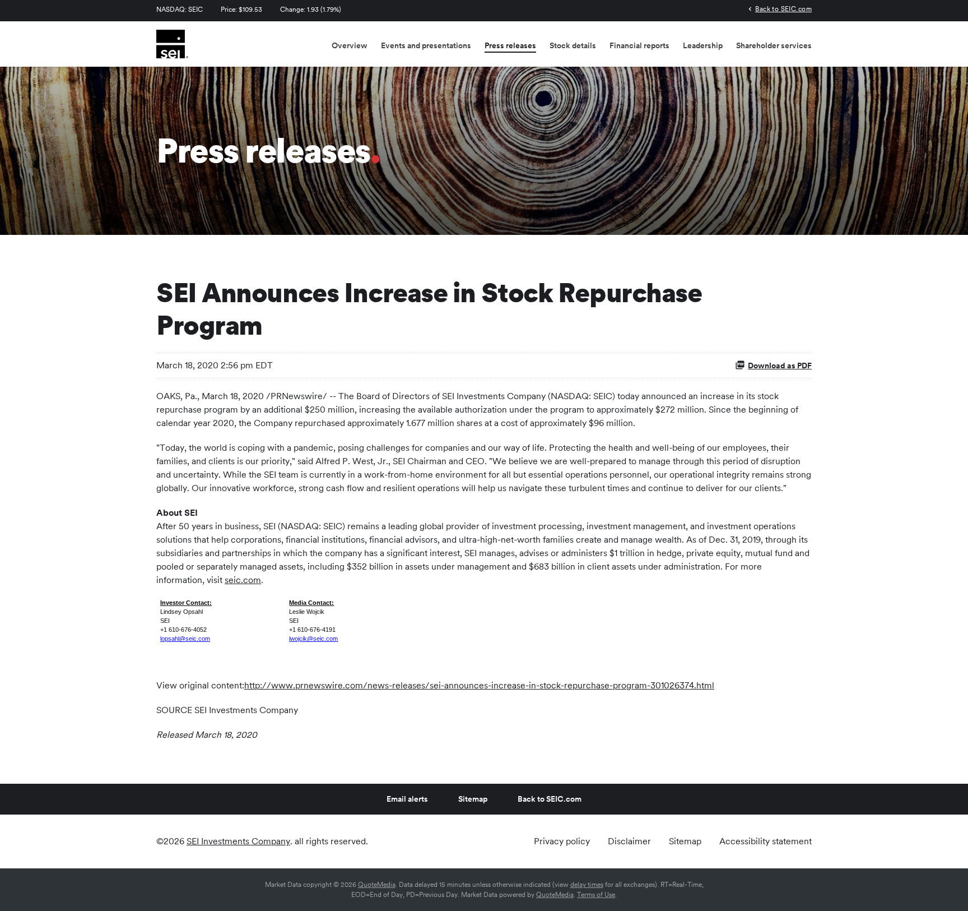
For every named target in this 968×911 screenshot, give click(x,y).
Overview (349, 45)
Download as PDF (780, 365)
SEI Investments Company (238, 841)
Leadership (703, 45)
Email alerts (407, 798)
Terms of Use (596, 895)
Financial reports (639, 45)
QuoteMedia (376, 885)
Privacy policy (562, 841)
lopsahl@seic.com (185, 638)
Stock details (573, 45)
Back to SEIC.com (783, 8)
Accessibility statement (765, 841)
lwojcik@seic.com (313, 638)
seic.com (243, 580)
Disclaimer (629, 841)
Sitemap (472, 798)
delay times (586, 885)
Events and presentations (426, 45)
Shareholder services (774, 45)
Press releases (510, 45)
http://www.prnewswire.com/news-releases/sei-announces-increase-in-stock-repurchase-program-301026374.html (479, 685)
